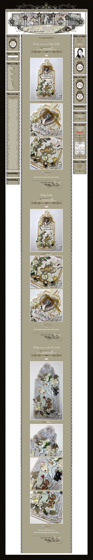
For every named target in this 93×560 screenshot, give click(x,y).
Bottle (13, 107)
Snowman (15, 149)
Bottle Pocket (10, 74)
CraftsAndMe (14, 112)
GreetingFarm (15, 122)
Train (17, 159)
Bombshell (16, 106)
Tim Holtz (15, 158)
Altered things (10, 69)
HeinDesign (10, 124)
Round (12, 143)
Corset (10, 112)
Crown (12, 115)
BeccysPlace (13, 104)
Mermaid (10, 134)
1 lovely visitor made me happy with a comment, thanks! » (46, 49)
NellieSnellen (12, 139)
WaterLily (11, 164)
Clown (16, 110)
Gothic (12, 121)
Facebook (80, 129)
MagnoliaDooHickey (13, 130)
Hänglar (14, 124)
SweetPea (10, 155)
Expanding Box (10, 79)
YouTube (12, 168)
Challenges (10, 77)
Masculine (11, 133)
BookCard (10, 107)
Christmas (10, 110)
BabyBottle (15, 103)
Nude (15, 139)
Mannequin (16, 132)
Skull (15, 148)
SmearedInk (11, 149)
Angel (9, 102)
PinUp (14, 141)
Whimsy (15, 166)
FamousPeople (11, 119)
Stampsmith (10, 152)
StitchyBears (11, 153)
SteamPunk (16, 152)
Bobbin (15, 105)
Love (13, 129)
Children (15, 109)
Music (15, 135)
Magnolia (16, 129)
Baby (17, 102)
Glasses (9, 80)
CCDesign (15, 108)
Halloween (12, 123)
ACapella (10, 100)
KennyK (14, 127)
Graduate (15, 121)
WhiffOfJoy (11, 166)
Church (13, 110)
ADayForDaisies (15, 100)
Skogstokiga (12, 148)
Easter (15, 117)
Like (46, 174)
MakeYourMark (11, 132)
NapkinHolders (15, 136)
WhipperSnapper (11, 167)
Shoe (11, 147)
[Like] (42, 324)
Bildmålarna (12, 105)
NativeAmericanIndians (13, 137)
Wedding (14, 164)
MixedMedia (14, 134)
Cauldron (11, 108)
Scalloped (16, 144)
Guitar (9, 123)
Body (13, 106)
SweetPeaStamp (15, 155)
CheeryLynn (11, 109)
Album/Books (10, 67)
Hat (15, 123)
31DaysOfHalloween (13, 99)
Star (13, 152)
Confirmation (14, 111)
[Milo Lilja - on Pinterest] (79, 132)
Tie (17, 157)
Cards (9, 75)
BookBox (9, 72)
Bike (17, 104)
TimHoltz (10, 159)
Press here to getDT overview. (80, 116)
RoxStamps (16, 143)
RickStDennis (13, 142)
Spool (9, 150)
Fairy (15, 118)
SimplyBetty (14, 147)
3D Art (9, 66)
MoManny (12, 135)
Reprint (9, 142)
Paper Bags (10, 83)
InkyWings (15, 125)
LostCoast (10, 129)
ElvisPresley (12, 118)
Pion (16, 141)
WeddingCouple (11, 165)
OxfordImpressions (13, 140)
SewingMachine (11, 146)
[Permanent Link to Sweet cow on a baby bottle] (46, 45)
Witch (10, 168)
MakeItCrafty (15, 131)
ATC (9, 70)
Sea (15, 145)
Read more (80, 44)
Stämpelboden (11, 154)
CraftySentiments (11, 113)
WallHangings (10, 86)
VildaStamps (14, 160)
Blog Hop (9, 71)
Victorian (10, 160)
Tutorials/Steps (10, 85)
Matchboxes (15, 133)
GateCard (16, 120)
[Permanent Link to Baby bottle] (46, 196)
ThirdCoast (10, 157)
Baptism (9, 104)
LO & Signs (10, 81)
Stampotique (13, 150)
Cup (14, 115)
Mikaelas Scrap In (49, 254)
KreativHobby (14, 128)
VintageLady (14, 161)
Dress (11, 117)
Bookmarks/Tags (11, 73)
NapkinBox (10, 136)
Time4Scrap (11, 158)
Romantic (9, 143)
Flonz (9, 120)
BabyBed (11, 103)
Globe (10, 121)
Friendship (12, 120)
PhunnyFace (11, 141)
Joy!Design (10, 127)
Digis (16, 115)
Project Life (10, 84)
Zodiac (16, 168)
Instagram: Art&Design (80, 127)
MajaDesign (11, 131)
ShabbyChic (16, 146)
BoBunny (10, 106)
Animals (14, 102)
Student (15, 153)
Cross (10, 115)
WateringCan (15, 162)
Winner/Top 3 (11, 89)
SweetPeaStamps (12, 156)
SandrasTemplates (11, 144)
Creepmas (16, 113)
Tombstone (14, 159)
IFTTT (17, 124)
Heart (17, 123)
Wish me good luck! (11, 87)
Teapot (16, 156)
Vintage (10, 161)
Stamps (16, 150)
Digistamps (11, 116)
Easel (13, 117)
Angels (11, 102)
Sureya (15, 154)
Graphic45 (10, 122)
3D (9, 99)
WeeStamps (16, 165)
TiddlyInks (14, 157)
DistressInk (15, 116)
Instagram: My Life (80, 128)
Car (17, 107)
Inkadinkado (11, 125)
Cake (15, 107)
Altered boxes (10, 68)
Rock (17, 142)
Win (14, 167)
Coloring (9, 78)
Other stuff (10, 82)
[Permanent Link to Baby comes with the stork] (46, 349)
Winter (17, 167)
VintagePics (11, 162)
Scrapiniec (12, 145)
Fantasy (15, 119)
